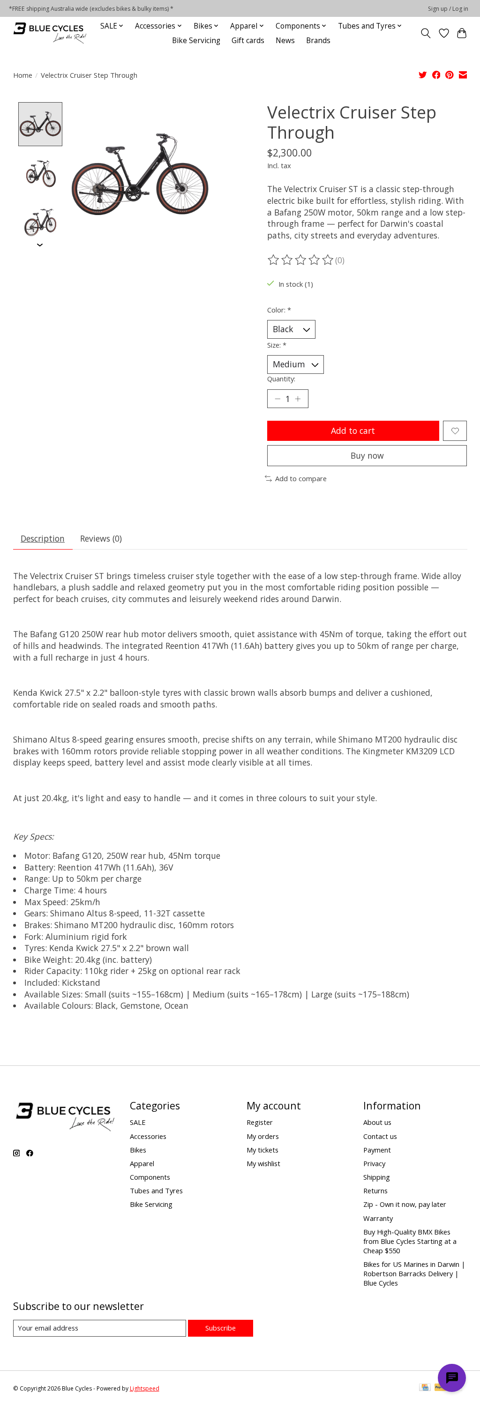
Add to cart (353, 430)
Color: (279, 309)
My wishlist (263, 1163)
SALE (138, 1122)
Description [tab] (43, 538)
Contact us (380, 1136)
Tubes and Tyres (156, 1190)
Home (22, 75)
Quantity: (281, 378)
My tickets (262, 1149)
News (285, 40)
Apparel (142, 1163)
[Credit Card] (425, 1388)
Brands (318, 40)
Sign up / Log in (448, 9)
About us (377, 1122)
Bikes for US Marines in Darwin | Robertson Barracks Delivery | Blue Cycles (414, 1273)
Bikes (138, 1149)
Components (150, 1177)
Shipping (376, 1177)
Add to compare (301, 478)
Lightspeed (144, 1388)
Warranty (378, 1218)
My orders (263, 1136)
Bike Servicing (196, 40)
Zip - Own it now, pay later (404, 1204)
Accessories (148, 1136)
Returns (375, 1190)
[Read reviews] (301, 260)
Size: (276, 345)
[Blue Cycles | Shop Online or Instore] (49, 33)
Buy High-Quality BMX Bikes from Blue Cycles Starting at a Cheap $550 (410, 1241)
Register (260, 1122)
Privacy (374, 1163)
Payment (377, 1149)
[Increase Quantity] (297, 398)
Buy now (367, 455)
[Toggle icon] (425, 33)
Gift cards (248, 40)
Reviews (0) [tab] (101, 538)
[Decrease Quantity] (277, 398)
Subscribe (220, 1327)
